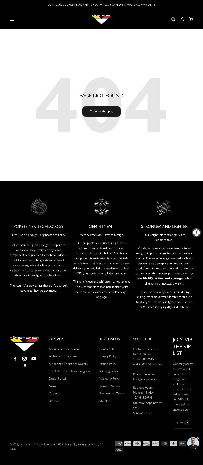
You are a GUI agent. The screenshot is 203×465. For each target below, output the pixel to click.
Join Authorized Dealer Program (69, 371)
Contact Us (106, 349)
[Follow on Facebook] (15, 358)
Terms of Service (109, 386)
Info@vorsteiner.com (146, 379)
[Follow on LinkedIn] (24, 365)
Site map (54, 401)
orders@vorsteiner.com (148, 364)
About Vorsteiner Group (64, 349)
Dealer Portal (57, 378)
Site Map (104, 401)
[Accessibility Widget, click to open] (196, 232)
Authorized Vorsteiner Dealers (68, 364)
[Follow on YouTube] (33, 358)
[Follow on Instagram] (24, 358)
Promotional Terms (111, 393)
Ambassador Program (63, 356)
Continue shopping (101, 111)
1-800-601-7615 (143, 359)
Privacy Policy (108, 356)
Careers (54, 393)
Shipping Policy (108, 371)
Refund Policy (107, 364)
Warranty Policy (109, 378)
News (52, 386)
